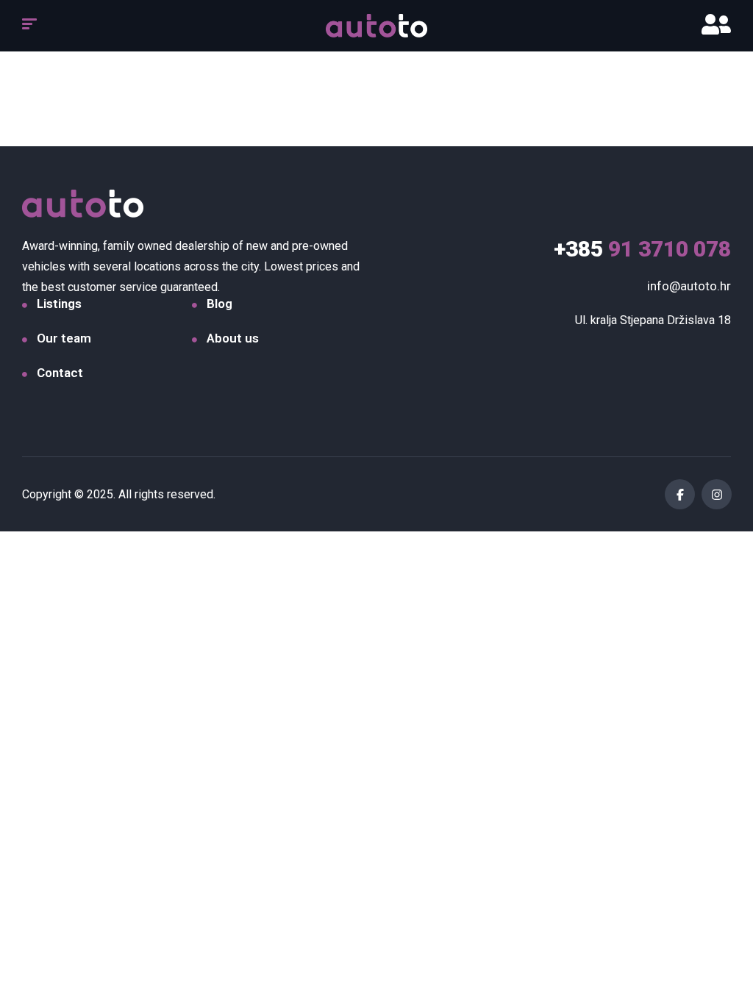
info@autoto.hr (689, 286)
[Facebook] (680, 494)
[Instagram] (717, 494)
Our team (64, 338)
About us (233, 338)
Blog (219, 303)
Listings (59, 303)
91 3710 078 (642, 249)
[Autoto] (377, 25)
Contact (60, 372)
